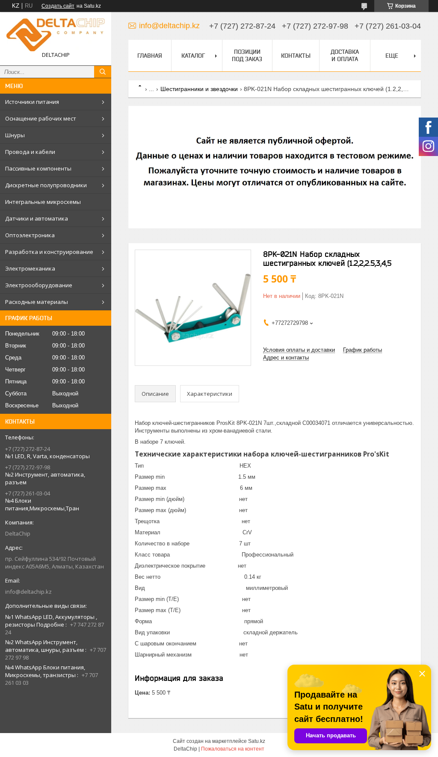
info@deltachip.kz (28, 591)
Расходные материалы (36, 302)
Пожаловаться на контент (232, 749)
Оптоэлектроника (30, 235)
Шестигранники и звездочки (199, 88)
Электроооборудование (38, 285)
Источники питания (32, 102)
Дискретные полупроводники (46, 185)
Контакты (296, 55)
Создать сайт (57, 6)
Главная (149, 55)
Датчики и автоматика (36, 218)
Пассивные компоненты (38, 168)
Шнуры (15, 135)
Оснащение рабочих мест (40, 118)
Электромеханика (30, 268)
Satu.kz (256, 741)
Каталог (193, 55)
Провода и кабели (30, 152)
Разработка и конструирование (49, 252)
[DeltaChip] (55, 34)
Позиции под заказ (247, 55)
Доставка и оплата (345, 55)
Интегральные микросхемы (43, 202)
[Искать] (102, 71)
